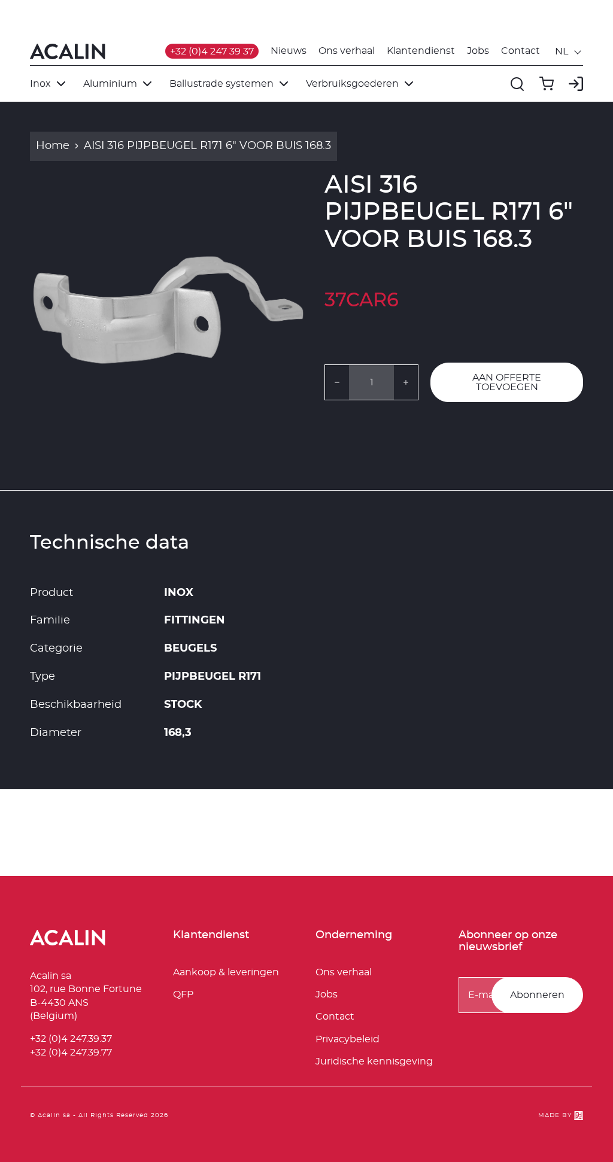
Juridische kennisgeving (374, 1061)
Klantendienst (421, 51)
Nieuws (288, 51)
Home (52, 146)
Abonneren (537, 995)
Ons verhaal (346, 51)
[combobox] (569, 51)
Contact (520, 51)
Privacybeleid (347, 1039)
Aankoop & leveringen (226, 972)
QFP (183, 994)
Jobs (478, 51)
